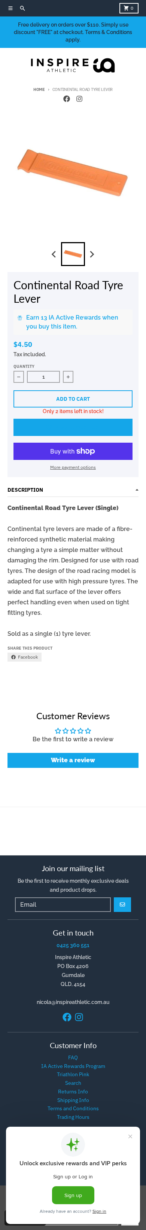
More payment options (73, 467)
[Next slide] (91, 254)
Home (39, 89)
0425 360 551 (73, 945)
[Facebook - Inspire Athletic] (67, 99)
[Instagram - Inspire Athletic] (79, 99)
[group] (73, 254)
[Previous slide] (54, 254)
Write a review (73, 760)
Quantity (23, 366)
